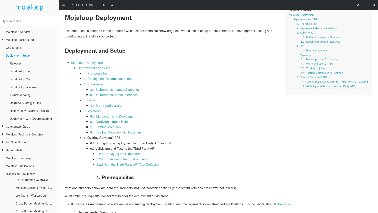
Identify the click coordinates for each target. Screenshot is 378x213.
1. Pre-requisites (306, 23)
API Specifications (17, 142)
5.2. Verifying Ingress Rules (317, 64)
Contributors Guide (18, 126)
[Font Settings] (112, 5)
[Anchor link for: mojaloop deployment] (62, 17)
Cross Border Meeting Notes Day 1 (36, 203)
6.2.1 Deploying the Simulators (118, 153)
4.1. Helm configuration (314, 50)
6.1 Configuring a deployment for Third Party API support (334, 82)
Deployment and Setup (306, 19)
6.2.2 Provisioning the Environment (121, 159)
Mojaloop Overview (18, 32)
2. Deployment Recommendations (317, 28)
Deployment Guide (18, 55)
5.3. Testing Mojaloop (313, 68)
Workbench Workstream (31, 195)
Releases (16, 63)
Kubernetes (282, 204)
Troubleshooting (20, 95)
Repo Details (14, 150)
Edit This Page (84, 5)
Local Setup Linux (21, 71)
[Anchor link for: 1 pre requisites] (94, 177)
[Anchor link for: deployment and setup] (62, 50)
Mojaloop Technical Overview (24, 134)
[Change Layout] (103, 5)
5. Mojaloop (303, 55)
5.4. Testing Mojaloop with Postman (322, 73)
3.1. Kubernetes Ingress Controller (321, 37)
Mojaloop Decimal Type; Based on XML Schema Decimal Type (36, 188)
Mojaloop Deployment (302, 15)
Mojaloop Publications (20, 166)
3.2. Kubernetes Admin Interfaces (320, 41)
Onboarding (13, 48)
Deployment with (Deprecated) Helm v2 (34, 119)
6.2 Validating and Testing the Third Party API (328, 86)
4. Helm (301, 46)
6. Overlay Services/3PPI (312, 77)
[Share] (374, 5)
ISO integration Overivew (32, 180)
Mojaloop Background (20, 40)
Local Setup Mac (20, 79)
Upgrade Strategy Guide (25, 103)
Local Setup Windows (23, 87)
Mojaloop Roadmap (18, 158)
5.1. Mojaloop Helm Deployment (320, 59)
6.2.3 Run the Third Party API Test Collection (128, 164)
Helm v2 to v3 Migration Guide (29, 111)
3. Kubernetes (305, 32)
